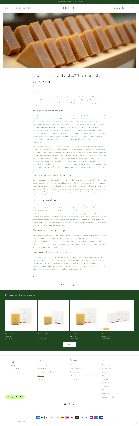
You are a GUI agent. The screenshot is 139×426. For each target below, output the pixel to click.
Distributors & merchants (46, 372)
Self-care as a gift (108, 397)
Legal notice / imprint (117, 421)
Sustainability (74, 372)
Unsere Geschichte (76, 368)
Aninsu (23, 421)
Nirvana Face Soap (44, 333)
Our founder (74, 379)
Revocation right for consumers (35, 421)
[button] (123, 8)
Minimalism (106, 390)
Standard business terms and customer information (85, 421)
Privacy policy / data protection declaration (58, 421)
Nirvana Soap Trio (108, 333)
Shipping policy (105, 421)
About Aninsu (74, 365)
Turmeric (105, 379)
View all (69, 344)
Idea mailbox (42, 368)
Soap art (105, 372)
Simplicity (105, 386)
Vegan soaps (106, 365)
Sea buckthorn (107, 383)
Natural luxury (107, 368)
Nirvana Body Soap (76, 333)
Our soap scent (107, 376)
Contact (40, 379)
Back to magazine (70, 285)
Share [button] (37, 92)
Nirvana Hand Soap (11, 333)
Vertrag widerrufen (15, 397)
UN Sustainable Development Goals (82, 376)
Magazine (41, 376)
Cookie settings (43, 365)
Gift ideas (105, 393)
